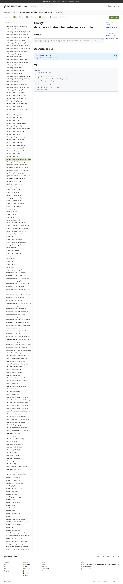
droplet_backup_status (12, 192)
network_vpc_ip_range (12, 455)
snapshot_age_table (12, 491)
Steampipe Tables (111, 27)
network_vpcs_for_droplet (13, 469)
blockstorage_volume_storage (15, 73)
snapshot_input (10, 505)
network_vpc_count (11, 441)
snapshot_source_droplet (13, 524)
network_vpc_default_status (14, 450)
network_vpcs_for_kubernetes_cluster (17, 472)
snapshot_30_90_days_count (14, 483)
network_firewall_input (12, 383)
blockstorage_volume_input (14, 68)
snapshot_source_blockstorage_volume (17, 522)
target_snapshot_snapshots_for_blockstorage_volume (18, 549)
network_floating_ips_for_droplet (15, 422)
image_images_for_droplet (14, 270)
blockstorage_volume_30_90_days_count (18, 32)
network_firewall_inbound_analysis (16, 380)
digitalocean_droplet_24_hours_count (17, 167)
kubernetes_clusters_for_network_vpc (17, 347)
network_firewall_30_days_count (15, 361)
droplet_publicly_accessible (14, 253)
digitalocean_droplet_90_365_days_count (18, 176)
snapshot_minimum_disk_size (15, 508)
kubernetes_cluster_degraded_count (17, 311)
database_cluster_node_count (15, 140)
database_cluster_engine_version (16, 123)
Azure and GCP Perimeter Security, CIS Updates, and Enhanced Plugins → (61, 1)
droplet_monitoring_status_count (16, 242)
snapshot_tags (10, 527)
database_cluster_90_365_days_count (17, 104)
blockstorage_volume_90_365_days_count (18, 37)
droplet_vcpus (10, 267)
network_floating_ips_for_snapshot (16, 425)
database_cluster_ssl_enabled (15, 148)
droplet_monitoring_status (14, 239)
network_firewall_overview (13, 389)
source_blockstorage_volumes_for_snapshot (18, 533)
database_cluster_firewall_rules (15, 131)
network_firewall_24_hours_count (16, 355)
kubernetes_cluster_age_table (15, 286)
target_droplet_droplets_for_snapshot (17, 547)
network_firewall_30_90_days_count (16, 358)
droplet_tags (9, 261)
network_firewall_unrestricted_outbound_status (18, 411)
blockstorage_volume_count (14, 56)
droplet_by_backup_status (13, 195)
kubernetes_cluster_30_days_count (16, 281)
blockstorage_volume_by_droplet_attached (18, 48)
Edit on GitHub (112, 36)
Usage (108, 24)
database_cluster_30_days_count (15, 101)
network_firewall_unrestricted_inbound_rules (18, 397)
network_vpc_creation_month (14, 444)
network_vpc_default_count (14, 447)
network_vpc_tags (11, 464)
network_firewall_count (13, 375)
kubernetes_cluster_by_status (15, 300)
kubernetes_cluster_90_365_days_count (17, 284)
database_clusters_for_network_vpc (16, 162)
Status (7, 581)
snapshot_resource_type (13, 513)
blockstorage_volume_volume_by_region (18, 87)
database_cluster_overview (14, 142)
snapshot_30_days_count (13, 486)
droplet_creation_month (13, 220)
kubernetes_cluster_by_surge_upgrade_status (18, 303)
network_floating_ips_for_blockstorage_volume (18, 419)
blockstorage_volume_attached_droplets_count (18, 45)
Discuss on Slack (113, 38)
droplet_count (10, 217)
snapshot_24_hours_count (13, 480)
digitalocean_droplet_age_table (15, 178)
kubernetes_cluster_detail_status (15, 314)
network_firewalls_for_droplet (14, 414)
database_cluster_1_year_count (15, 92)
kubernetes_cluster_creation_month (16, 308)
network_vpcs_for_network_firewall (16, 475)
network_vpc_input (11, 452)
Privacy (113, 581)
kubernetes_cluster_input (13, 317)
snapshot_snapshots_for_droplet (15, 519)
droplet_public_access (12, 250)
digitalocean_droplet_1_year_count (16, 164)
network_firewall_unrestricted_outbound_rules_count (18, 408)
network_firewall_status (13, 391)
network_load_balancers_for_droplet (16, 428)
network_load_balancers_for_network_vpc (18, 430)
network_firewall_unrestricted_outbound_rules (18, 405)
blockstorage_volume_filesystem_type (17, 65)
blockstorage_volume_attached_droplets (18, 43)
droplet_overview (11, 248)
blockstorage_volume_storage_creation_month (18, 79)
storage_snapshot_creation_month (16, 544)
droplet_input (10, 236)
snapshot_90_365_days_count (14, 488)
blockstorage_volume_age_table (15, 40)
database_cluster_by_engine (14, 112)
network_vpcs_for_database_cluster (16, 466)
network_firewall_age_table (14, 367)
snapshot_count (10, 499)
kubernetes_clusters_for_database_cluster (18, 344)
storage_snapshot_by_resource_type (16, 541)
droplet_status (10, 256)
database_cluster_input (13, 134)
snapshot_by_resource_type (14, 497)
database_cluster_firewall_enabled (16, 126)
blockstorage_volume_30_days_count (17, 34)
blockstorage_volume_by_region (15, 54)
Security (105, 581)
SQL (107, 30)
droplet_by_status (11, 214)
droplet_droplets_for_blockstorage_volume (18, 223)
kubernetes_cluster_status (14, 333)
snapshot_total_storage (13, 530)
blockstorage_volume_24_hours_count (17, 29)
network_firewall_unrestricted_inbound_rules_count (18, 400)
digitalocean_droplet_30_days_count (16, 173)
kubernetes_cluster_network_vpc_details (18, 320)
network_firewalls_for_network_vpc (16, 416)
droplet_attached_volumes (14, 187)
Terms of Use (96, 581)
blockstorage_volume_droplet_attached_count (18, 62)
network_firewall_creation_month (16, 378)
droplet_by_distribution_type (14, 198)
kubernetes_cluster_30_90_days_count (17, 278)
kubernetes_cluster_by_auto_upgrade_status (18, 295)
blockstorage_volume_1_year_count (16, 26)
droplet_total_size (11, 264)
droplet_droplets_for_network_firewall (17, 228)
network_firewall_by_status (14, 372)
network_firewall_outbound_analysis (16, 386)
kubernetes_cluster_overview (14, 328)
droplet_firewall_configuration (15, 234)
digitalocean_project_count (14, 181)
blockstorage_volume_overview (15, 70)
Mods (8, 12)
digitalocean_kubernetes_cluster (47, 58)
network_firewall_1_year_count (15, 353)
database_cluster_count (13, 120)
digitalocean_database (43, 55)
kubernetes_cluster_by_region (15, 297)
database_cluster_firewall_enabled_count (18, 128)
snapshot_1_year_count (13, 477)
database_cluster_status (13, 153)
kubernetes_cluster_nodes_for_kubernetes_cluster (18, 325)
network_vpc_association (13, 433)
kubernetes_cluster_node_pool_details (17, 322)
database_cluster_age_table (14, 106)
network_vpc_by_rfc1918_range (15, 439)
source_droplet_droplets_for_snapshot (17, 535)
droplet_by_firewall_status (13, 200)
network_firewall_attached (13, 369)
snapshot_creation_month (13, 502)
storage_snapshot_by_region (14, 538)
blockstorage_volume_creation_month (17, 59)
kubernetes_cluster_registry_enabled (17, 331)
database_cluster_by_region (14, 115)
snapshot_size (10, 516)
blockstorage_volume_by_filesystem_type (18, 51)
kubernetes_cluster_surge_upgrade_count (18, 336)
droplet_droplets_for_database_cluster (17, 225)
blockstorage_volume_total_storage (16, 84)
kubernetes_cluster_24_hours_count (16, 275)
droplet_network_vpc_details (14, 245)
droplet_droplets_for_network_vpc (16, 231)
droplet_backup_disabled (13, 189)
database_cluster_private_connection (17, 145)
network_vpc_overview (12, 461)
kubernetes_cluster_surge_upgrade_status (18, 339)
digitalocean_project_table (14, 184)
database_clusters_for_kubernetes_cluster (18, 159)
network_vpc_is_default (13, 458)
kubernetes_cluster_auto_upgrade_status (18, 292)
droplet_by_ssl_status (12, 211)
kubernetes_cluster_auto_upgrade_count (18, 289)
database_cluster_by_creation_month (17, 109)
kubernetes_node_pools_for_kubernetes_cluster (18, 350)
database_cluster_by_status (14, 117)
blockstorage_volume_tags (14, 81)
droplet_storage (10, 259)
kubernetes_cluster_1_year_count (16, 272)
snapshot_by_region (12, 494)
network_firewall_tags (12, 394)
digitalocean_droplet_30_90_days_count (17, 170)
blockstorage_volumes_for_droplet (16, 90)
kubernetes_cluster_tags (13, 342)
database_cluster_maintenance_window (18, 137)
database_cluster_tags (12, 156)
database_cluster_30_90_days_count (16, 98)
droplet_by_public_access (13, 206)
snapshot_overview (11, 511)
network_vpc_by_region (13, 436)
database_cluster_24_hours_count (16, 95)
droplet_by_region (11, 209)
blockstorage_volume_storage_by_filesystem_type (18, 76)
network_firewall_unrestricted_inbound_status (18, 403)
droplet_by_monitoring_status (15, 203)
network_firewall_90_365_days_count (17, 364)
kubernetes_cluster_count (13, 306)
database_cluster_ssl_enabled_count (17, 151)
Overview (8, 17)
